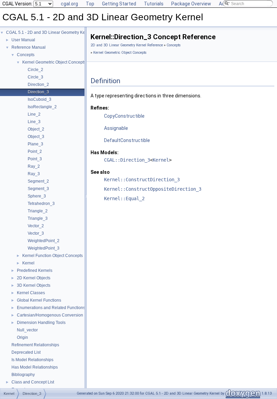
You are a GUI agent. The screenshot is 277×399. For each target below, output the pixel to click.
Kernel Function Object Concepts (52, 255)
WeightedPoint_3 (43, 248)
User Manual (23, 40)
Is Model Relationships (32, 359)
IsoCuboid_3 (39, 99)
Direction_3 (38, 92)
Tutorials (153, 3)
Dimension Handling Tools (41, 322)
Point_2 (35, 151)
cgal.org (69, 3)
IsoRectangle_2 (42, 106)
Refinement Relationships (35, 345)
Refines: (100, 108)
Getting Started (119, 3)
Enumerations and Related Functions (51, 307)
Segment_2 (38, 181)
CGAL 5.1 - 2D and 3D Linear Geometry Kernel (49, 32)
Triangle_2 (38, 211)
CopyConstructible (124, 116)
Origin (22, 337)
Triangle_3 (38, 218)
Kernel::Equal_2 (124, 198)
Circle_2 (35, 69)
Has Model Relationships (34, 367)
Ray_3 (34, 173)
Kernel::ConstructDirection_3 (142, 179)
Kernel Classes (31, 292)
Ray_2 (34, 166)
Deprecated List (26, 352)
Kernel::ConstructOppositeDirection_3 (152, 189)
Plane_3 (35, 144)
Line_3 (34, 121)
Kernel (28, 263)
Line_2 (34, 114)
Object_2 (36, 129)
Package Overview (191, 3)
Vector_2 (36, 226)
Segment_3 (38, 188)
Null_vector (27, 330)
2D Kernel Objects (33, 278)
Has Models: (105, 152)
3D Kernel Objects (33, 285)
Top (90, 3)
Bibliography (23, 374)
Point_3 (35, 159)
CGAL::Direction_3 (127, 160)
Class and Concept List (32, 382)
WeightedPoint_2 (43, 240)
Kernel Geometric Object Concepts (54, 62)
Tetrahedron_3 (41, 203)
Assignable (116, 128)
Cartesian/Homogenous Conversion (50, 315)
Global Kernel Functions (39, 300)
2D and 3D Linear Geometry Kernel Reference (127, 45)
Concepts (25, 54)
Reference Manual (28, 47)
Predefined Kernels (34, 270)
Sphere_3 (37, 196)
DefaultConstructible (127, 140)
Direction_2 (38, 84)
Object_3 (36, 136)
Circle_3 (35, 77)
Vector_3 (36, 233)
